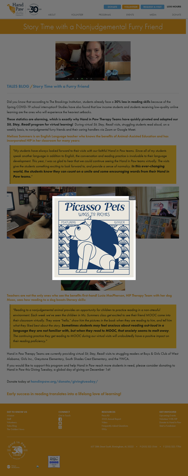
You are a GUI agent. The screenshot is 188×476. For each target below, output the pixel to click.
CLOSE (132, 198)
